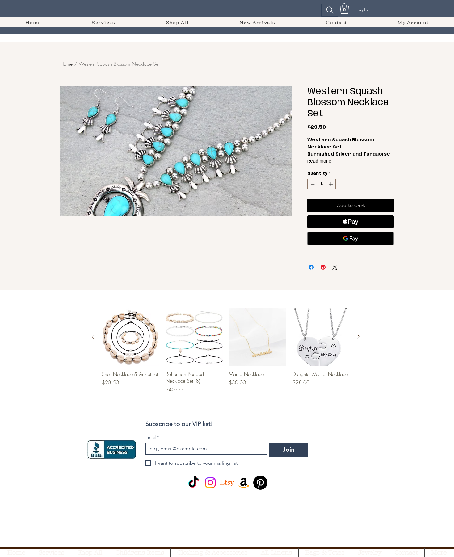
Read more (319, 161)
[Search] (329, 10)
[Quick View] (130, 337)
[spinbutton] (322, 184)
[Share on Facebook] (311, 267)
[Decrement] (312, 184)
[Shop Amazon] (244, 483)
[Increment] (331, 184)
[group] (225, 350)
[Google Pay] (350, 238)
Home (66, 63)
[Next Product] (358, 336)
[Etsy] (227, 483)
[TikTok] (194, 483)
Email (152, 437)
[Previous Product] (93, 336)
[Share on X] (334, 267)
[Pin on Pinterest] (323, 267)
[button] (344, 8)
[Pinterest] (260, 483)
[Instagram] (210, 483)
